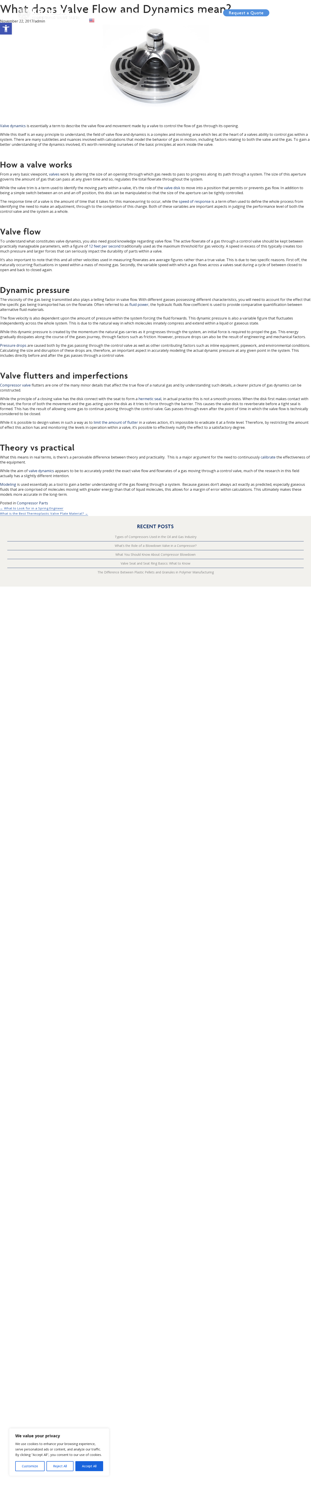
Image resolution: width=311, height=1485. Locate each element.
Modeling (8, 484)
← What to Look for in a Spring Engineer (32, 508)
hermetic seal (149, 398)
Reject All (60, 1466)
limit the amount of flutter (116, 422)
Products (131, 12)
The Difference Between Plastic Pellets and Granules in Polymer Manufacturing (155, 572)
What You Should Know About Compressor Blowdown (155, 554)
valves (54, 174)
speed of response (195, 201)
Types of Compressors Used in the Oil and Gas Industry (155, 537)
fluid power (138, 304)
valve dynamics (41, 470)
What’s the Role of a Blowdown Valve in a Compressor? (155, 545)
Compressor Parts (32, 503)
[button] (6, 29)
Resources (178, 12)
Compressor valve (15, 385)
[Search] (293, 6)
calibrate (268, 457)
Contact (206, 12)
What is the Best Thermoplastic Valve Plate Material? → (44, 513)
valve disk (172, 187)
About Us (103, 12)
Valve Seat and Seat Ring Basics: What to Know (155, 563)
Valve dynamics (13, 125)
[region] (59, 1452)
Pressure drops (13, 345)
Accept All (89, 1466)
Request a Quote (246, 12)
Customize (30, 1466)
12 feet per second (104, 246)
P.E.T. (153, 12)
